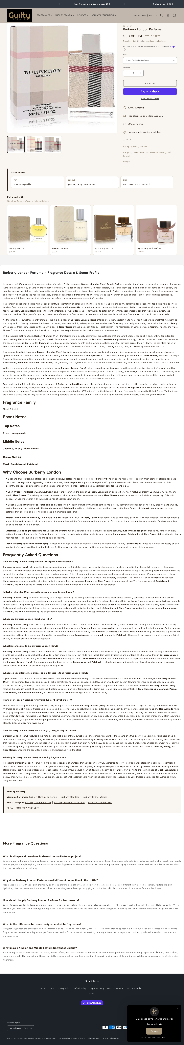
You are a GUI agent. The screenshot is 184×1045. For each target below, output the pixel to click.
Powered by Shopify (35, 1038)
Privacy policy (65, 1038)
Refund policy (51, 1038)
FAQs (52, 988)
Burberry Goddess (70, 797)
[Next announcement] (125, 4)
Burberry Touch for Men (100, 802)
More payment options (150, 98)
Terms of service (79, 1038)
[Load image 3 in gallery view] (53, 144)
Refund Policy (80, 988)
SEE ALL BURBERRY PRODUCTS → (24, 808)
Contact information (111, 1038)
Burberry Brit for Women (95, 797)
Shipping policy (94, 1038)
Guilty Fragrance (20, 1038)
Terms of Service (115, 988)
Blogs (92, 993)
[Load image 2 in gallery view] (34, 144)
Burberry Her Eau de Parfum (43, 797)
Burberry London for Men (38, 802)
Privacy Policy (64, 988)
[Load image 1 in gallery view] (15, 144)
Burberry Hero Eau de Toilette (69, 802)
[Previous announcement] (59, 4)
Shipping (141, 41)
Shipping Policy (96, 988)
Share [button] (128, 139)
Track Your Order (134, 988)
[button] (161, 15)
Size (125, 54)
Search (43, 988)
